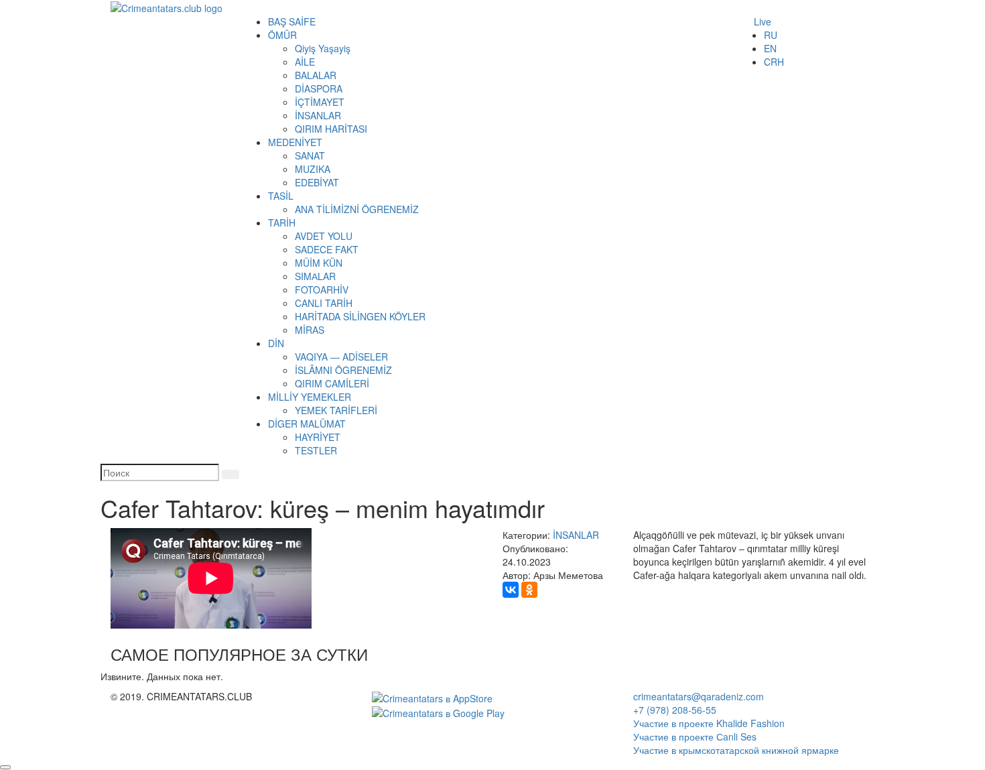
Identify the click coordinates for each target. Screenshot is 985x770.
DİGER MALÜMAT (307, 423)
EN (770, 48)
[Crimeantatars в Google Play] (438, 711)
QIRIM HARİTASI (331, 128)
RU (770, 35)
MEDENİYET (295, 142)
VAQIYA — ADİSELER (341, 356)
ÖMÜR (282, 35)
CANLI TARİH (323, 303)
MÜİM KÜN (318, 262)
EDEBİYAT (317, 182)
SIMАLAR (315, 276)
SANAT (310, 155)
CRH (774, 61)
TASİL (280, 195)
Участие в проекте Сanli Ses (695, 736)
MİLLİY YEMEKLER (309, 396)
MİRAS (309, 329)
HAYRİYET (317, 437)
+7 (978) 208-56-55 (674, 709)
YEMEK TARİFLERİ (336, 410)
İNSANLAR (318, 115)
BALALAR (315, 75)
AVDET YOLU (323, 236)
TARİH (282, 222)
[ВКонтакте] (511, 590)
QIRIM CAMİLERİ (332, 383)
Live (762, 21)
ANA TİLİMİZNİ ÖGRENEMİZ (357, 209)
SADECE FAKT (326, 249)
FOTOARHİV (321, 289)
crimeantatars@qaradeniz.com (698, 696)
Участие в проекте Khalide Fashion (709, 723)
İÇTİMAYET (319, 102)
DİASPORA (318, 88)
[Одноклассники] (529, 590)
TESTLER (316, 450)
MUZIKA (312, 169)
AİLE (305, 61)
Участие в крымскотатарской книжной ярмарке (736, 750)
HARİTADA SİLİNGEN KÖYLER (360, 316)
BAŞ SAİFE (292, 21)
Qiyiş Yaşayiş (322, 48)
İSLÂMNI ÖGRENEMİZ (343, 370)
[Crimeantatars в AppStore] (432, 696)
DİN (276, 343)
